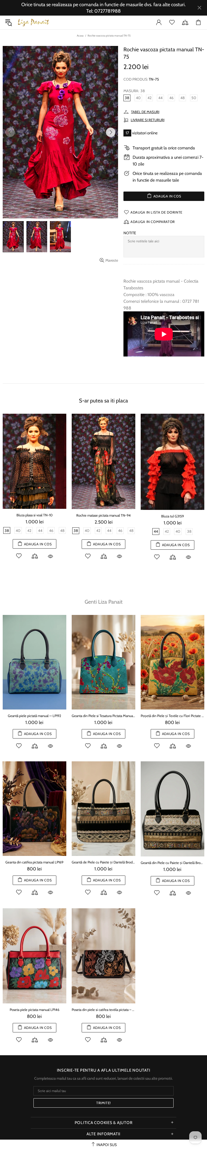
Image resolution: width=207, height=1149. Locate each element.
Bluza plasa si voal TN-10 (34, 515)
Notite (129, 232)
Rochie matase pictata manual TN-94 (103, 515)
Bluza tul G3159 (172, 516)
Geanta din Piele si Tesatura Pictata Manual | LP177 (103, 716)
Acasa (80, 35)
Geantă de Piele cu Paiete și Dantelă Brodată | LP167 (103, 862)
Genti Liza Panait (104, 602)
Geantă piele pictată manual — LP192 (34, 716)
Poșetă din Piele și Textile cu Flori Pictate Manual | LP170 (172, 716)
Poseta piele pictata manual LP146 (34, 1009)
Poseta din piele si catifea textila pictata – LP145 (103, 1009)
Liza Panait (33, 22)
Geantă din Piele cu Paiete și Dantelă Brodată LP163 (172, 862)
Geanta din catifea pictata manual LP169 (34, 862)
